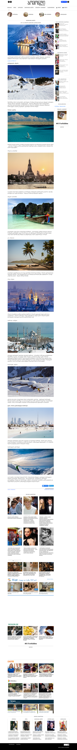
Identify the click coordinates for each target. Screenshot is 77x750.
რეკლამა (18, 744)
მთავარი (9, 7)
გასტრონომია (51, 7)
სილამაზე (20, 7)
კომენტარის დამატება (49, 489)
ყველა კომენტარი (11, 489)
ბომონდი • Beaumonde (60, 106)
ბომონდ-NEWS (51, 719)
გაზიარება (46, 485)
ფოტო (59, 7)
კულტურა (15, 14)
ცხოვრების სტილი (29, 7)
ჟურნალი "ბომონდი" (40, 7)
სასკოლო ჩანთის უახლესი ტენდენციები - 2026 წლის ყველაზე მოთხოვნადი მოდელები (64, 36)
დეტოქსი (31, 14)
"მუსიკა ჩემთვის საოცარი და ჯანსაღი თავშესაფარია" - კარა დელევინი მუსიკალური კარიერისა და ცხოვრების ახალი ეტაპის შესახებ (30, 550)
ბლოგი (64, 1)
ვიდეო (65, 7)
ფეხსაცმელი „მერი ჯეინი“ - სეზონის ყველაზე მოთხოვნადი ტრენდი (64, 93)
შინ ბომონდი (48, 14)
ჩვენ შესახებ (11, 744)
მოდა (14, 7)
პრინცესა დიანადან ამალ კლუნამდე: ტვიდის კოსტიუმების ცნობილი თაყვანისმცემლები (63, 46)
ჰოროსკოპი (63, 14)
